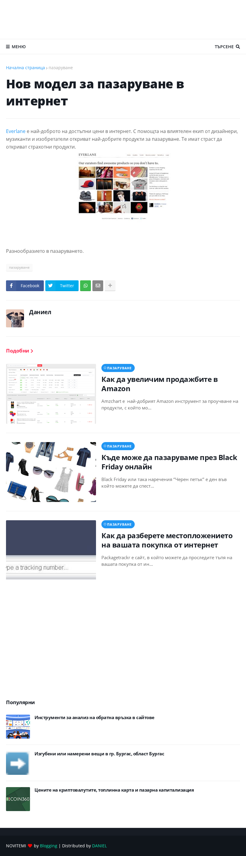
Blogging (48, 846)
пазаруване (61, 67)
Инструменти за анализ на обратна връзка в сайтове (94, 717)
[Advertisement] (123, 19)
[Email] (97, 285)
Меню (19, 46)
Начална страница (25, 67)
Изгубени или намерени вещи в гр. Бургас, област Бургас (99, 754)
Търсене (224, 46)
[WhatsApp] (85, 285)
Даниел (40, 312)
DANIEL (99, 846)
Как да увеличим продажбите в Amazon (159, 383)
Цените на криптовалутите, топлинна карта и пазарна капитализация (114, 790)
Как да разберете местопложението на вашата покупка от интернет (166, 540)
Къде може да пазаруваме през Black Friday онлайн (169, 462)
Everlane (16, 131)
